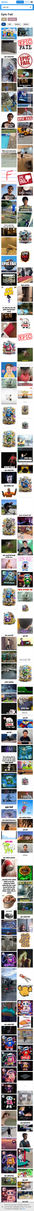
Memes (26, 24)
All (3, 24)
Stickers (17, 24)
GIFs (9, 24)
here (24, 1209)
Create (21, 2)
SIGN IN (27, 2)
